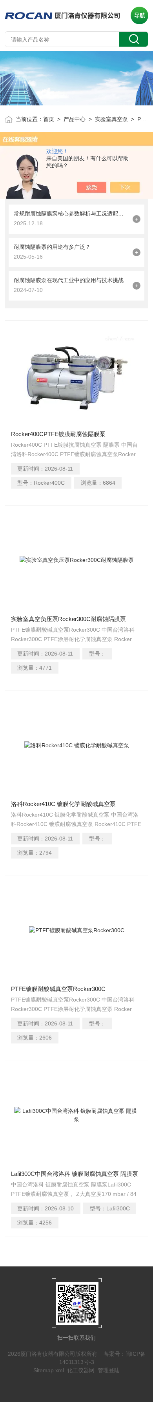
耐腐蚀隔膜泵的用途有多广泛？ (52, 247)
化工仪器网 (81, 1370)
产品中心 (75, 119)
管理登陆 (109, 1370)
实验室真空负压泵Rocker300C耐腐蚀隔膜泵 (68, 619)
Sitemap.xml (48, 1370)
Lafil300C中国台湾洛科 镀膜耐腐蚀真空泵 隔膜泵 (74, 1173)
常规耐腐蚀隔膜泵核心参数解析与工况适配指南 (71, 213)
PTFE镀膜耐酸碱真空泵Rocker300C (58, 988)
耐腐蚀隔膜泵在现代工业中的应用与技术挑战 (69, 280)
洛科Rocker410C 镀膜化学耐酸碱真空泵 (63, 804)
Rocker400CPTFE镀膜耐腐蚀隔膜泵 (58, 434)
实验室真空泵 (111, 119)
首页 (48, 119)
